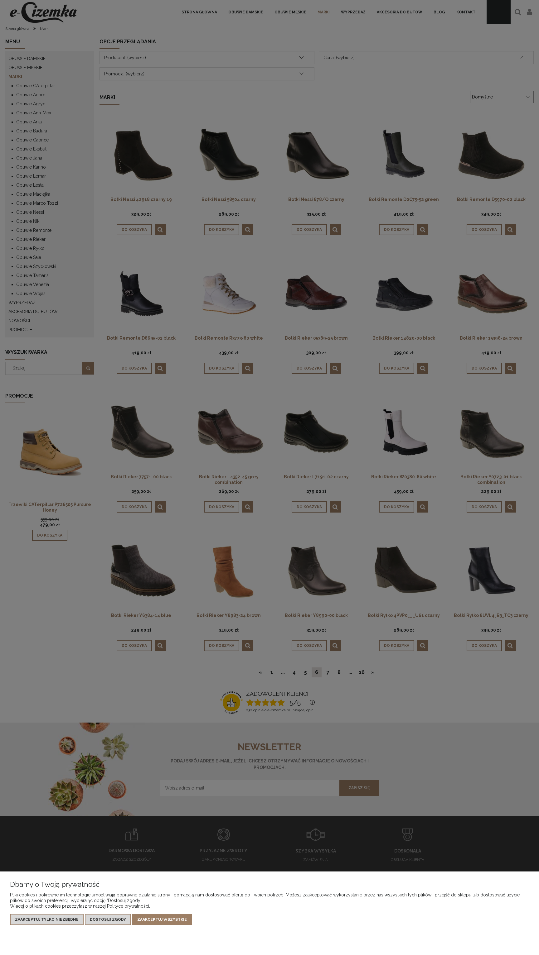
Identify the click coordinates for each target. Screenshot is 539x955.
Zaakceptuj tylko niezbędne (47, 919)
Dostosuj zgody (108, 919)
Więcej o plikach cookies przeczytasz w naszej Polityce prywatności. (80, 906)
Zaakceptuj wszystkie (162, 919)
